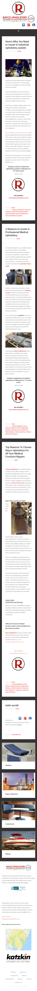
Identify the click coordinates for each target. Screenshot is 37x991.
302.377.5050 (6, 916)
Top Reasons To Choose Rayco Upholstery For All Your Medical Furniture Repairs (18, 452)
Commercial (9, 824)
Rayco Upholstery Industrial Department (17, 132)
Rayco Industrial (11, 794)
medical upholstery (20, 432)
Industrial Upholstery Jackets (13, 215)
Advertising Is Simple (20, 986)
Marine (8, 854)
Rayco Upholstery (18, 8)
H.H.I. (22, 605)
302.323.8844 (18, 651)
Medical (8, 765)
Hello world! (12, 705)
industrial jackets (10, 213)
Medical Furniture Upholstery (19, 430)
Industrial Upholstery (22, 213)
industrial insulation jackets (20, 211)
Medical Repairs (10, 432)
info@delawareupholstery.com (11, 919)
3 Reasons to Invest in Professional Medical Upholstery (17, 232)
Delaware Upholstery (18, 209)
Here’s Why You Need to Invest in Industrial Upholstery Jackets (17, 44)
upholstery (19, 690)
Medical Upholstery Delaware (19, 688)
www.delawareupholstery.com (18, 653)
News (13, 207)
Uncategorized (16, 734)
